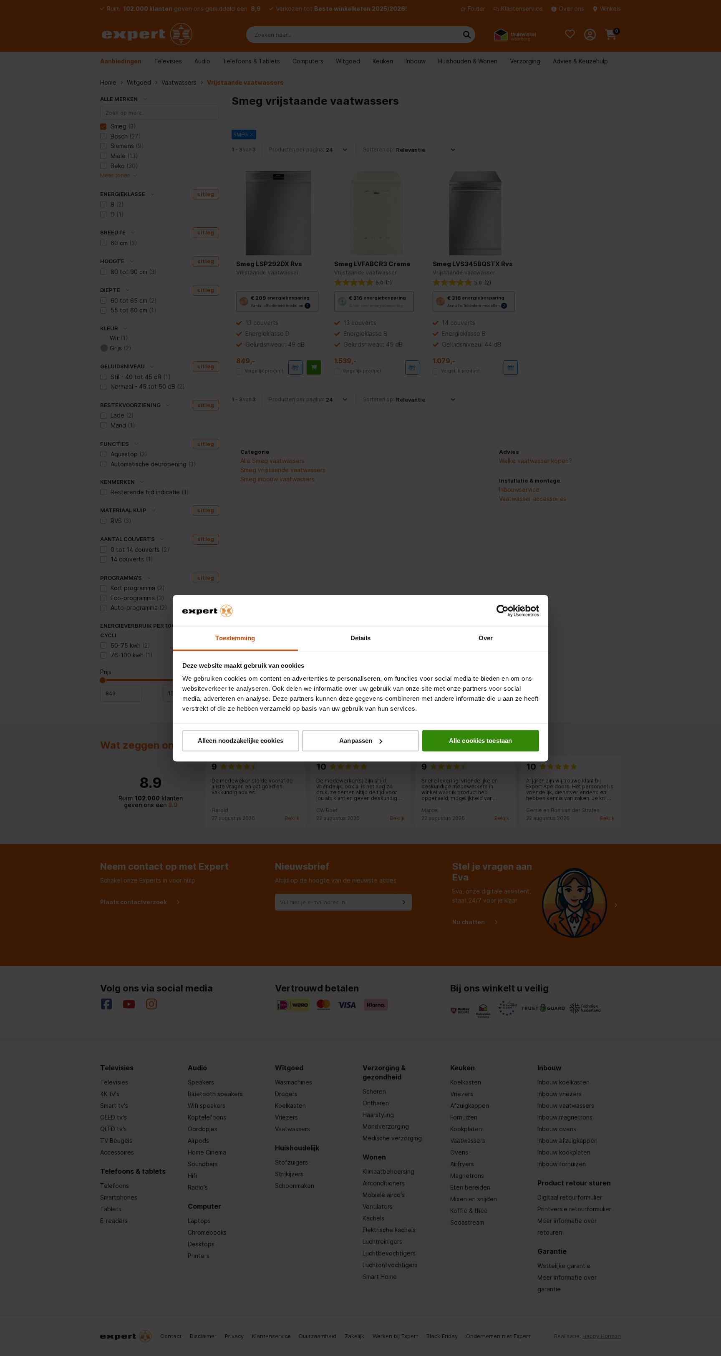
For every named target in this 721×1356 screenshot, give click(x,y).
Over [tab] (486, 638)
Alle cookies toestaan (480, 740)
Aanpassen (355, 740)
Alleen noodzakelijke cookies (240, 740)
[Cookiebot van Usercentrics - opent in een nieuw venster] (502, 610)
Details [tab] (360, 638)
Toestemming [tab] (235, 638)
